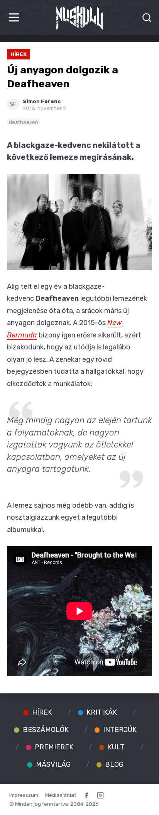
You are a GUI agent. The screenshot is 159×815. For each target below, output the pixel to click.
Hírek (18, 54)
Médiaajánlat (60, 795)
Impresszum (23, 795)
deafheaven (23, 122)
